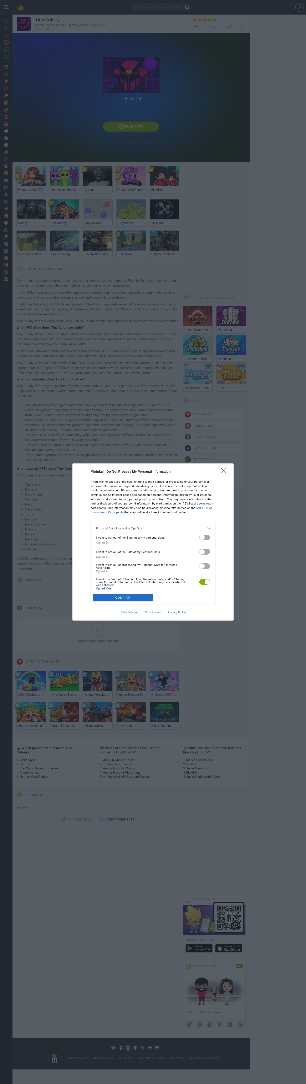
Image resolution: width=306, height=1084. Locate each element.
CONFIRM (123, 597)
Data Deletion (129, 612)
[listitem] (153, 528)
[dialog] (153, 542)
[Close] (225, 472)
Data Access (153, 612)
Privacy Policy (177, 612)
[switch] (204, 537)
